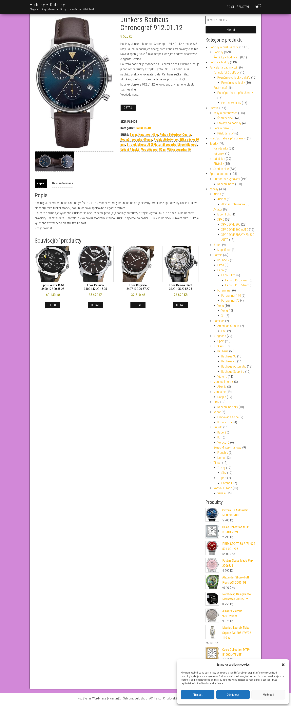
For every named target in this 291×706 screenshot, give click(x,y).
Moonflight (224, 214)
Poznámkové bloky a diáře (233, 77)
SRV (223, 473)
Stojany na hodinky (229, 123)
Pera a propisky (231, 103)
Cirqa (220, 265)
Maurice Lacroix (223, 382)
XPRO (220, 219)
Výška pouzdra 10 (179, 149)
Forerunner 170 (231, 295)
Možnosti (268, 694)
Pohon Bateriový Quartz (175, 134)
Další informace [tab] (62, 183)
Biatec (217, 245)
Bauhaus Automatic (233, 366)
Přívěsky (218, 164)
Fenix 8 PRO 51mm (237, 285)
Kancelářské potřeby (226, 72)
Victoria (222, 376)
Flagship (222, 452)
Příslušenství (237, 7)
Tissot (217, 463)
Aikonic (221, 387)
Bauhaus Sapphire (232, 371)
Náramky (218, 153)
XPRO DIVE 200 (230, 224)
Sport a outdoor (219, 174)
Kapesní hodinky (227, 407)
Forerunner (224, 290)
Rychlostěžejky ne (166, 139)
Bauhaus (222, 351)
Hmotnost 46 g (148, 134)
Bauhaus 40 (143, 128)
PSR (223, 331)
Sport (220, 341)
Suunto (218, 427)
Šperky (213, 143)
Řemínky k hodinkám (226, 57)
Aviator (217, 209)
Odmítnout (233, 694)
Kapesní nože (225, 184)
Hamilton (218, 321)
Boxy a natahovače (225, 113)
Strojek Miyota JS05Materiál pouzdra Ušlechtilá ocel (162, 145)
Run (219, 437)
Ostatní (214, 108)
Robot (217, 412)
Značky (213, 189)
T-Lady (221, 468)
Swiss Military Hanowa (227, 447)
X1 (223, 316)
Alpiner (221, 199)
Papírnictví (220, 88)
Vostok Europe (222, 488)
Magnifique (224, 250)
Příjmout (198, 694)
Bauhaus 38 (228, 356)
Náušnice (219, 159)
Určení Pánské (130, 149)
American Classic (228, 326)
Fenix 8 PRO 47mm (237, 280)
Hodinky (218, 52)
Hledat (231, 30)
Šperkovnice (225, 118)
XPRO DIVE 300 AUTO (234, 230)
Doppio (221, 397)
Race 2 (221, 432)
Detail (128, 108)
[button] (283, 665)
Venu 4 (225, 311)
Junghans (219, 336)
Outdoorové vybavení (226, 179)
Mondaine (219, 392)
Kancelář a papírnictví (223, 67)
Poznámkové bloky (233, 83)
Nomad (221, 458)
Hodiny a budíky (219, 62)
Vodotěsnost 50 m (153, 149)
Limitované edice (228, 417)
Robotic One (225, 422)
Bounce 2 (223, 260)
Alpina (217, 194)
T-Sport (221, 478)
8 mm (133, 134)
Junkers (218, 346)
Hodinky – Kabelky (47, 4)
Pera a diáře (221, 128)
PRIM (216, 402)
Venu (220, 306)
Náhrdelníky (220, 148)
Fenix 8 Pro (228, 275)
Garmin (217, 255)
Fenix (220, 270)
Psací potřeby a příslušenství (235, 93)
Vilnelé (221, 493)
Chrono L (227, 483)
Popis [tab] (40, 183)
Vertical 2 (223, 442)
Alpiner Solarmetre (233, 204)
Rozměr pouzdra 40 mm (136, 139)
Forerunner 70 (230, 300)
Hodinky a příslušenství (224, 47)
